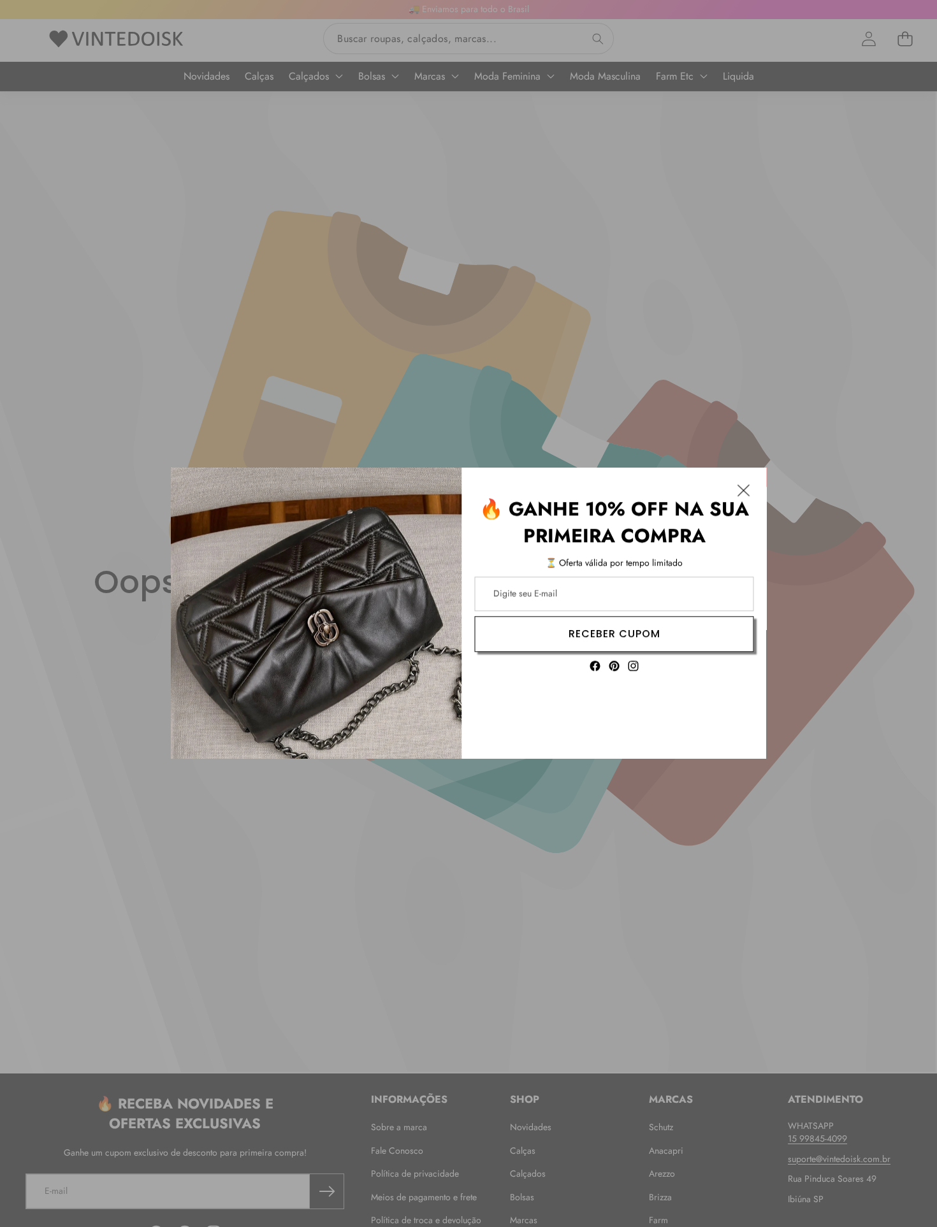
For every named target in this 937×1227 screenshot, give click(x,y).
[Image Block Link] (316, 613)
